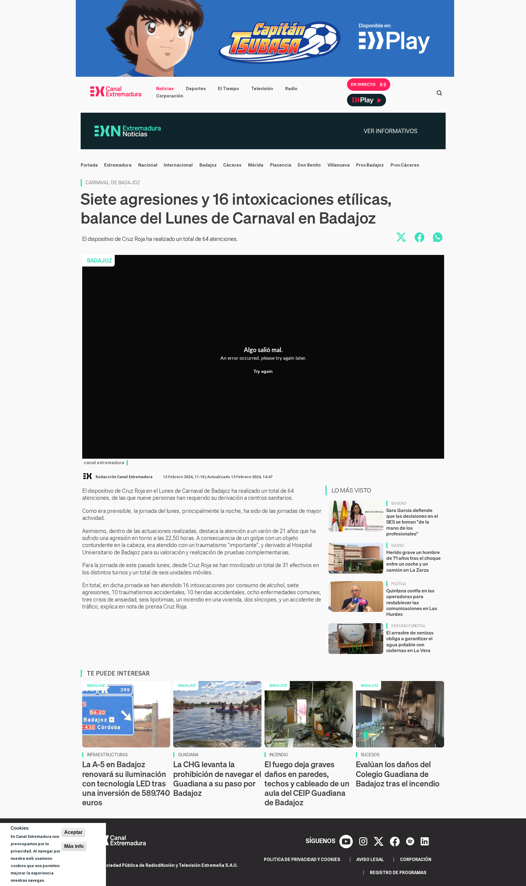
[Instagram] (364, 841)
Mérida (255, 165)
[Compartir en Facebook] (419, 237)
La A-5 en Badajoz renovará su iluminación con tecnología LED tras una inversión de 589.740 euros (126, 783)
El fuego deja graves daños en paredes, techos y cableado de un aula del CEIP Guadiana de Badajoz (307, 783)
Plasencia (280, 165)
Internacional (178, 165)
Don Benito (309, 165)
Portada (89, 165)
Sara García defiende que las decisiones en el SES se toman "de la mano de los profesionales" (412, 522)
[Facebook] (395, 841)
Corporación (169, 96)
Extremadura (118, 165)
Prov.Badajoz (370, 165)
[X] (379, 841)
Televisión (262, 88)
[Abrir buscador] (439, 92)
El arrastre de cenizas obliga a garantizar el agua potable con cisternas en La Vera (409, 641)
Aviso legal (370, 859)
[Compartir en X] (401, 237)
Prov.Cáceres (405, 165)
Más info (74, 846)
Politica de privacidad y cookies (302, 859)
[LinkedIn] (425, 841)
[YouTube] (346, 841)
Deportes (196, 88)
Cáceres (232, 165)
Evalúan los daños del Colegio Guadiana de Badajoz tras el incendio (398, 773)
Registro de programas (398, 872)
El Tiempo (228, 88)
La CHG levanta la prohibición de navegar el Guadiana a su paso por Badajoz (217, 778)
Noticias (165, 88)
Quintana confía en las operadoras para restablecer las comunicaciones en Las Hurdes (411, 602)
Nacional (147, 165)
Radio (291, 88)
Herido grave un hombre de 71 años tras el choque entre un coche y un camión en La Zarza (413, 561)
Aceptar (73, 832)
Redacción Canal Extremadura (124, 477)
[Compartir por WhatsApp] (437, 237)
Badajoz (208, 165)
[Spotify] (411, 841)
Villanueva (339, 165)
